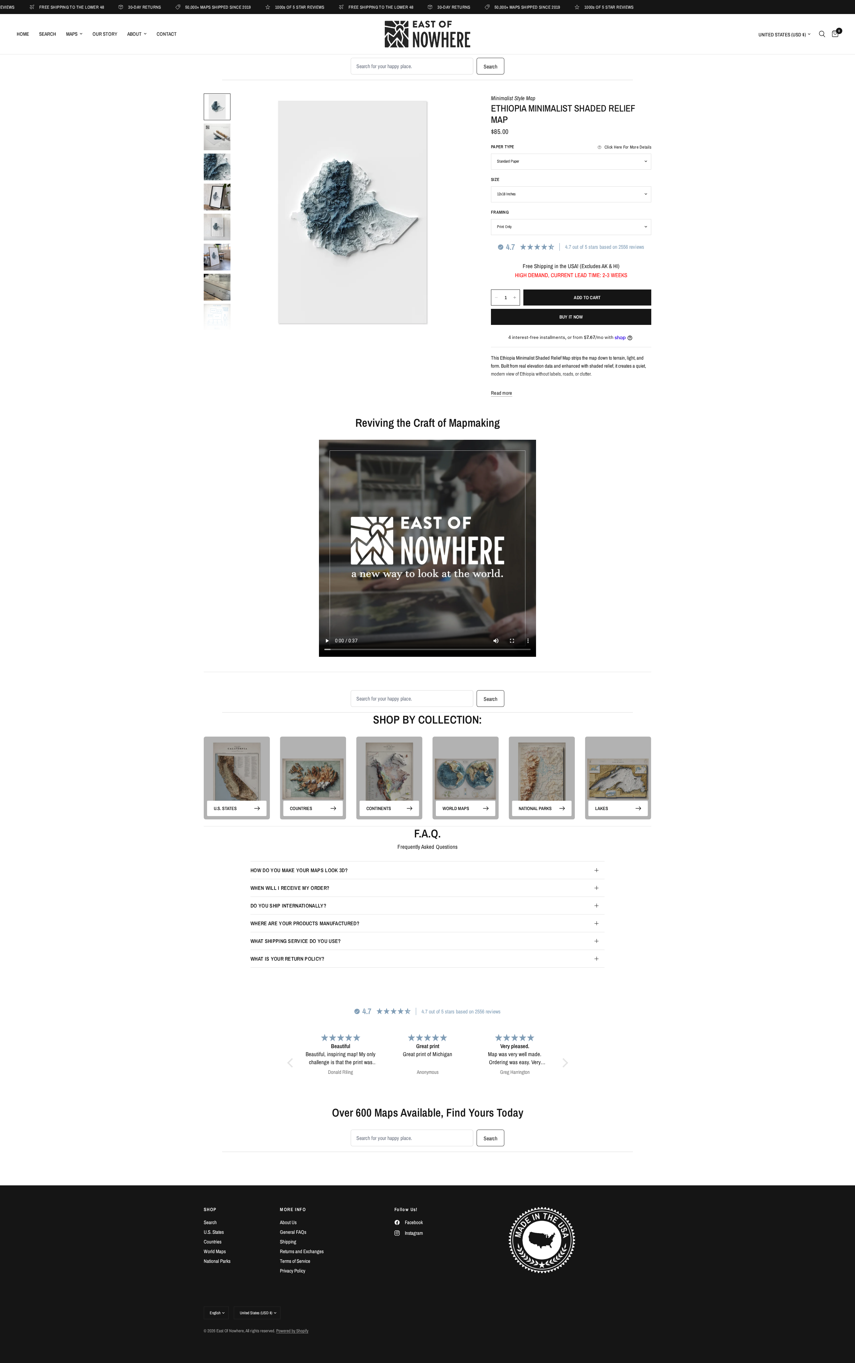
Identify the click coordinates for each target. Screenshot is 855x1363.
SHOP (210, 1209)
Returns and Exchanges (302, 1251)
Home (23, 33)
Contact (167, 33)
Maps (71, 33)
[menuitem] (25, 34)
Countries (301, 808)
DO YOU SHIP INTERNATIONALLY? (288, 905)
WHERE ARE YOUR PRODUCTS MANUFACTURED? (304, 923)
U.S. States (225, 808)
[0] (833, 34)
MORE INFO (293, 1209)
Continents (378, 808)
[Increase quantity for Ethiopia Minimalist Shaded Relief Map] (515, 297)
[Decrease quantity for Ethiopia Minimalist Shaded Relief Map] (496, 297)
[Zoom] (457, 107)
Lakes (601, 808)
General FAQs (293, 1231)
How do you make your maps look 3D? (299, 870)
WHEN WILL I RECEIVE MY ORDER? (289, 888)
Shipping (288, 1241)
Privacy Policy (292, 1270)
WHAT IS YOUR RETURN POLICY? (287, 958)
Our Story (105, 33)
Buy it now (571, 317)
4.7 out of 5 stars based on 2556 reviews (604, 246)
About (134, 33)
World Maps (456, 808)
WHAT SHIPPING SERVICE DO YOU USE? (295, 941)
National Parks (535, 808)
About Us (288, 1222)
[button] (291, 1062)
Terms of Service (295, 1260)
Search (47, 33)
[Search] (822, 34)
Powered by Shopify (292, 1331)
